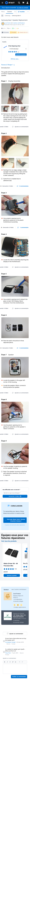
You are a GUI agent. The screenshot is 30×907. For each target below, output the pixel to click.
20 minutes (6, 32)
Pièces (3, 11)
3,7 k (4, 28)
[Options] (2, 16)
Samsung (7, 15)
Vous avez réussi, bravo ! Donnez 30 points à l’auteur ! (16, 520)
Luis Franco (8, 23)
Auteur (6, 590)
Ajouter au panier (21, 54)
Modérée (14, 32)
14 (9, 28)
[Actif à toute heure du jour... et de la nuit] (21, 605)
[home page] (10, 2)
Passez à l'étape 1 (7, 65)
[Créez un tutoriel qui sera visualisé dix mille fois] (14, 605)
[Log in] (27, 2)
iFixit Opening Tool (14, 46)
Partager (13, 644)
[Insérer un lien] (13, 662)
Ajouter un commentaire (15, 488)
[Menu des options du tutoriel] (28, 12)
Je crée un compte (22, 7)
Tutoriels (9, 11)
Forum (16, 11)
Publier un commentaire (19, 676)
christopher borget (10, 642)
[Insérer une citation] (15, 662)
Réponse (8, 644)
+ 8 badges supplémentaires (19, 607)
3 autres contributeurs (19, 23)
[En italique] (7, 662)
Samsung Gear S (16, 15)
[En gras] (4, 662)
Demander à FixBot (14, 496)
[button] (19, 2)
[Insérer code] (10, 662)
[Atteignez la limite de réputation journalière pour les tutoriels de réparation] (18, 605)
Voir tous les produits (9, 541)
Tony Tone (8, 653)
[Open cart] (23, 2)
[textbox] (15, 669)
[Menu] (2, 2)
